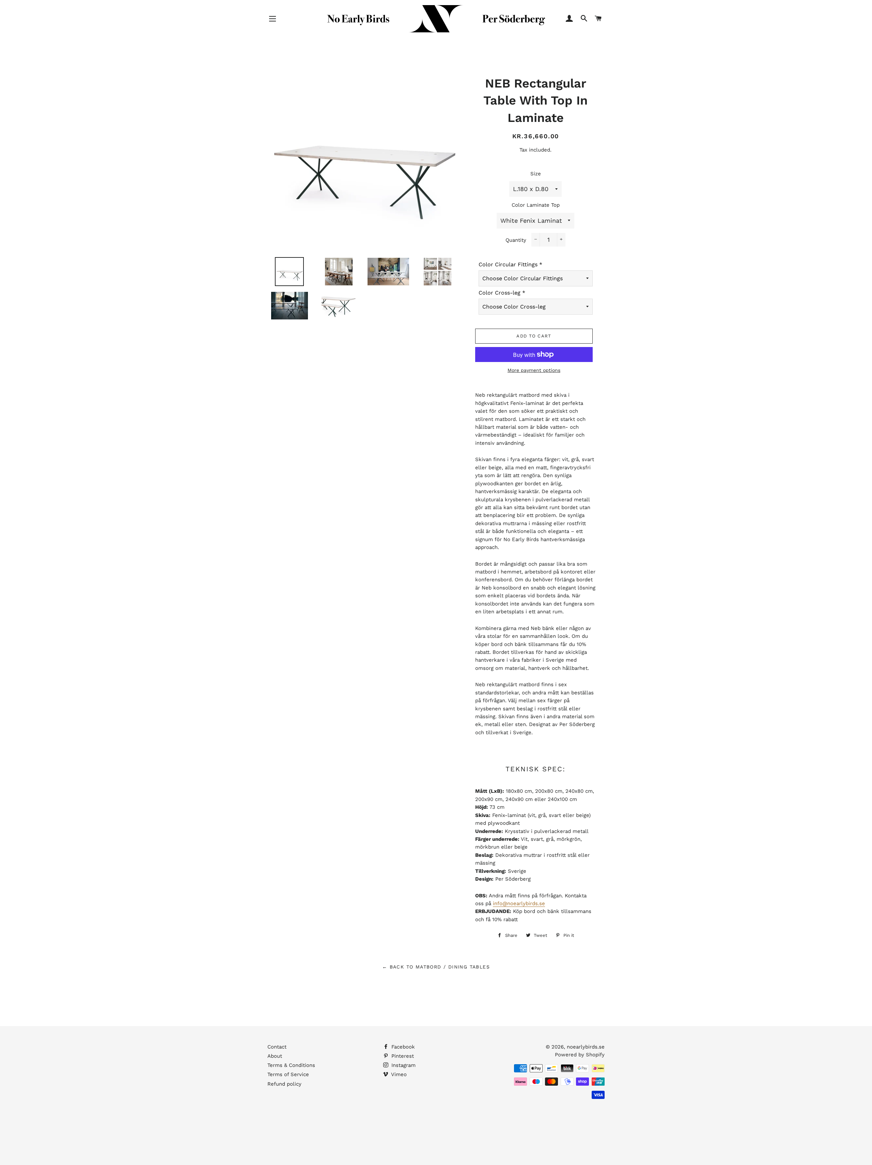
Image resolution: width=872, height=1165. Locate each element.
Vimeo (398, 1074)
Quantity (515, 240)
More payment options (534, 370)
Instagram (403, 1065)
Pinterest (402, 1056)
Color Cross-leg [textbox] (502, 292)
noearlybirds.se (586, 1047)
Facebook (402, 1047)
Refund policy (284, 1084)
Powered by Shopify (580, 1055)
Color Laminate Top (536, 205)
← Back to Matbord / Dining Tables (436, 967)
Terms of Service (288, 1074)
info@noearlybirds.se (519, 903)
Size (535, 174)
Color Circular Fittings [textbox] (510, 264)
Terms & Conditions (291, 1065)
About (274, 1056)
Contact (276, 1047)
